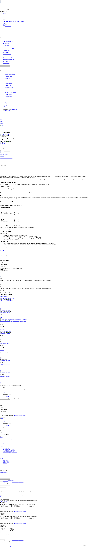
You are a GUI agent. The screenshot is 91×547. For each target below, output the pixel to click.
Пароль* (11, 478)
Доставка (4, 32)
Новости (4, 455)
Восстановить (3, 487)
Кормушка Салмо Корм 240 (5, 343)
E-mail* (11, 477)
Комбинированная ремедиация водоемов (12, 29)
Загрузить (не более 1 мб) (17, 268)
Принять (84, 545)
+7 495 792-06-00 (3, 13)
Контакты (4, 33)
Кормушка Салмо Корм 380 (5, 353)
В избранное (2, 143)
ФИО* (11, 528)
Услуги (4, 25)
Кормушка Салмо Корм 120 (5, 333)
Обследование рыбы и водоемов (10, 102)
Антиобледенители (6, 444)
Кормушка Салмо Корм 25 (5, 312)
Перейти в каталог (3, 296)
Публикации (5, 456)
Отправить (2, 417)
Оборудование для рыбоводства (8, 443)
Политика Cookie (40, 545)
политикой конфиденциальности (20, 415)
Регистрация (5, 481)
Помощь (1, 458)
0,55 (3, 146)
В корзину (2, 151)
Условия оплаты (5, 460)
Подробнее (2, 250)
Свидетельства (5, 467)
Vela (5, 474)
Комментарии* (13, 532)
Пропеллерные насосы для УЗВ (8, 440)
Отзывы (4, 468)
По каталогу (4, 5)
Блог (3, 30)
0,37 (1, 146)
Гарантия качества (6, 462)
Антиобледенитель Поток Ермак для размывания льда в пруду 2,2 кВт (13, 321)
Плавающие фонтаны (6, 442)
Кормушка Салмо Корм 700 (5, 376)
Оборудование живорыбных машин (11, 27)
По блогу (3, 69)
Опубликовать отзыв (4, 270)
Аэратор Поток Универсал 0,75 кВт (6, 300)
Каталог (4, 23)
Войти (2, 481)
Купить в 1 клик (7, 151)
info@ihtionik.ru (5, 16)
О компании (5, 24)
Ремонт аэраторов (8, 26)
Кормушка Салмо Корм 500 (5, 364)
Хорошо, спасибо (3, 496)
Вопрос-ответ (5, 31)
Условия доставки (6, 461)
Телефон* (12, 529)
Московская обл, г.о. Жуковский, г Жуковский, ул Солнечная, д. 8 (14, 21)
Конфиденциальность (4, 472)
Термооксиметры (6, 441)
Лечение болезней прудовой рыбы (11, 101)
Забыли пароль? (10, 480)
